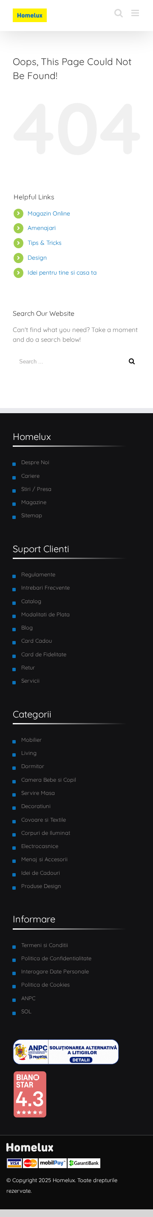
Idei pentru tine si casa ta (62, 272)
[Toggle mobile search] (118, 13)
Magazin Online (49, 213)
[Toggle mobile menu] (135, 13)
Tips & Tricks (45, 243)
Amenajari (42, 228)
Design (37, 257)
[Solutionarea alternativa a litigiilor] (66, 1044)
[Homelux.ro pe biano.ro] (30, 1075)
